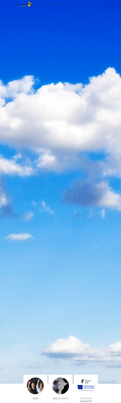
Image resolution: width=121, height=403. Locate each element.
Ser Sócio (70, 5)
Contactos (98, 5)
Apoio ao (86, 400)
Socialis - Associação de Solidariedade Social (25, 4)
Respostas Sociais (49, 5)
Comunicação (88, 5)
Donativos (78, 5)
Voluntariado (61, 5)
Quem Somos (37, 5)
